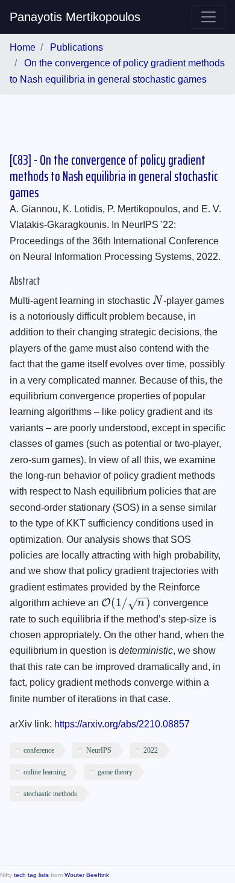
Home (23, 47)
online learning (45, 772)
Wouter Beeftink (86, 875)
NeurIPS (98, 750)
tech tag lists (31, 875)
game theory (115, 772)
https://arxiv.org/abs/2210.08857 (122, 724)
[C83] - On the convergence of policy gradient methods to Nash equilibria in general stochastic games (114, 176)
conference (39, 750)
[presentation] (157, 301)
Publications (76, 47)
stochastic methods (50, 794)
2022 (150, 750)
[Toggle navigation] (208, 17)
